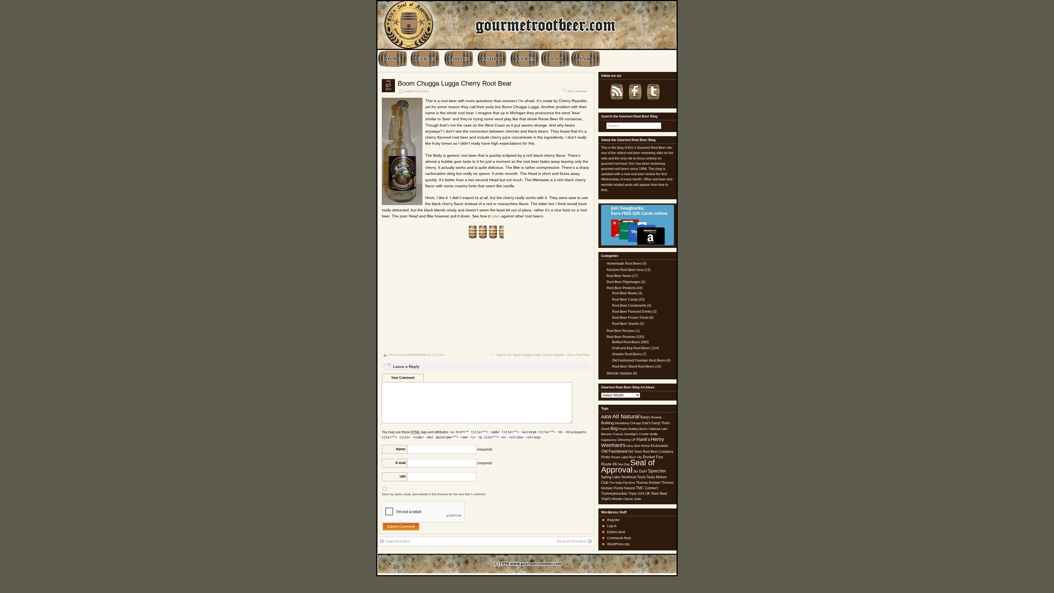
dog (614, 428)
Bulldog (607, 423)
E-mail (400, 463)
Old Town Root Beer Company (650, 452)
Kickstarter (659, 446)
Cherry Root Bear (578, 354)
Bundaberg (622, 423)
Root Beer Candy (625, 299)
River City (635, 457)
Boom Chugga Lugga (527, 354)
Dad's (646, 423)
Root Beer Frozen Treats (630, 318)
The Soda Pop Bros (622, 482)
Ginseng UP (627, 440)
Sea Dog (623, 464)
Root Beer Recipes (621, 331)
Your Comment (402, 378)
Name (400, 449)
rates (495, 216)
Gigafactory (609, 439)
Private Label (619, 457)
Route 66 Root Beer (572, 541)
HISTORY (491, 59)
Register (613, 520)
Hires (629, 445)
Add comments (577, 91)
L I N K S (585, 59)
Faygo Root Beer (397, 541)
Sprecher (657, 471)
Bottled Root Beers (416, 91)
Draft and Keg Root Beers (631, 348)
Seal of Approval (628, 466)
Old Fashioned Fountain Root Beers (639, 360)
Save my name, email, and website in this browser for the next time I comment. (434, 494)
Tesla (641, 477)
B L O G (555, 59)
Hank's (643, 439)
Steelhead (628, 477)
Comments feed (619, 538)
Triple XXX (636, 494)
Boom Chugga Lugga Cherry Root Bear (455, 83)
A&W (606, 416)
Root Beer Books (624, 293)
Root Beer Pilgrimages (623, 282)
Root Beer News (619, 276)
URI (402, 477)
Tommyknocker (614, 493)
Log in (611, 526)
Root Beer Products (621, 288)
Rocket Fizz (653, 457)
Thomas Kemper (648, 483)
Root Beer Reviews (621, 337)
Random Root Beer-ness (625, 270)
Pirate (605, 457)
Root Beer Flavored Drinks (632, 312)
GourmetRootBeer (415, 354)
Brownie (656, 417)
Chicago (635, 423)
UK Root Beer (656, 493)
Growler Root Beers (626, 354)
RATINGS (458, 59)
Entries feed (616, 532)
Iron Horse (642, 446)
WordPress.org (618, 544)
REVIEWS (424, 59)
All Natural (626, 416)
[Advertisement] (486, 295)
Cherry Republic (554, 354)
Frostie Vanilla (648, 434)
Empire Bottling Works (633, 428)
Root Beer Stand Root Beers (633, 366)
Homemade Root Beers (624, 263)
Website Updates (619, 373)
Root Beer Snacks (625, 324)
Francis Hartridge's (625, 434)
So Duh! (640, 471)
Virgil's (606, 499)
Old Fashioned (614, 451)
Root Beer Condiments (629, 305)
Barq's (645, 417)
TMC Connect (647, 488)
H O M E (392, 59)
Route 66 (609, 464)
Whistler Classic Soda (626, 498)
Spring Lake (610, 477)
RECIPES (524, 59)
